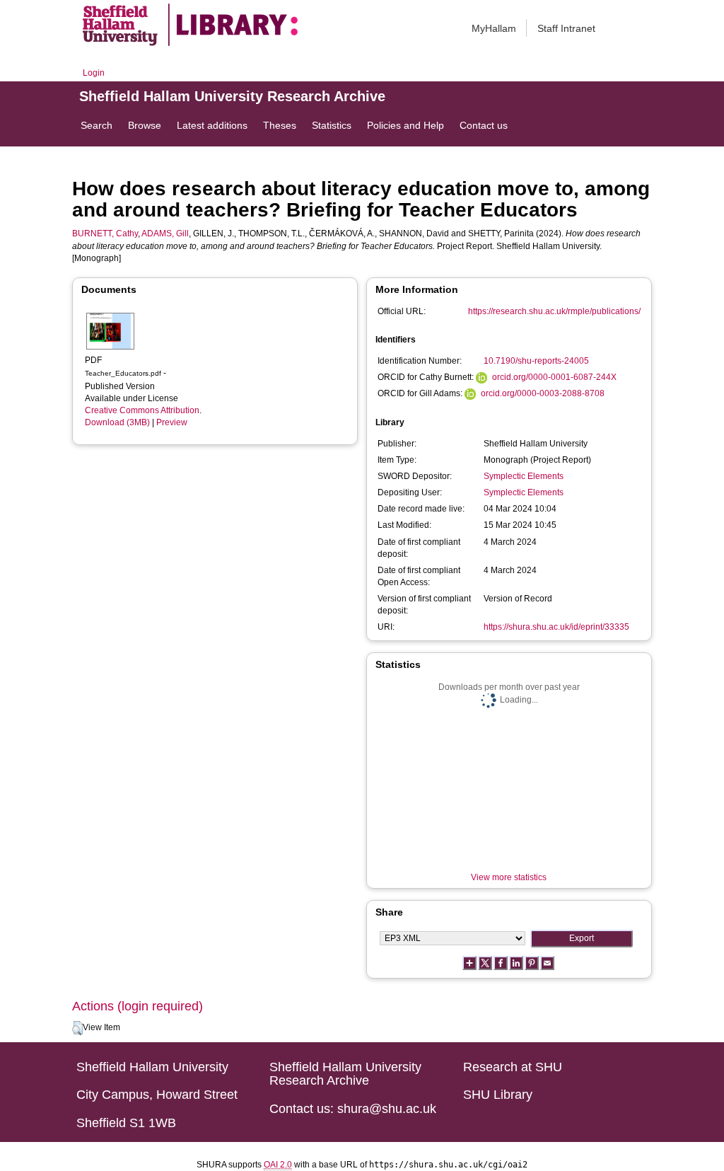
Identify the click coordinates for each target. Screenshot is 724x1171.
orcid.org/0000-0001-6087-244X (554, 377)
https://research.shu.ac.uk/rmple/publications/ (554, 311)
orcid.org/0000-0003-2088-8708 (543, 393)
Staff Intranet (566, 28)
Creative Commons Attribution (142, 410)
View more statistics (509, 877)
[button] (77, 1028)
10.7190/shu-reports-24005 (536, 361)
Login (94, 73)
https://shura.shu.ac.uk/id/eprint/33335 (556, 627)
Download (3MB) (117, 422)
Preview (171, 422)
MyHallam (494, 28)
